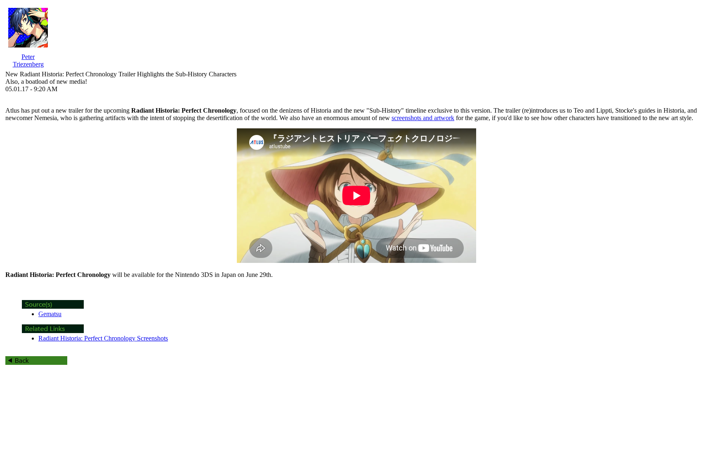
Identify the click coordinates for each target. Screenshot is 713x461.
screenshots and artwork (423, 117)
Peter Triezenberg (28, 60)
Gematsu (49, 313)
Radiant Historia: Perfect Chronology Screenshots (103, 338)
